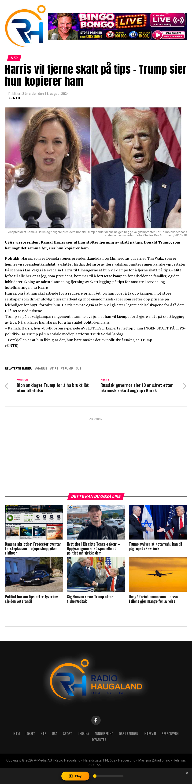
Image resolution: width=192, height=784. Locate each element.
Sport (67, 733)
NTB (16, 98)
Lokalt (30, 733)
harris (42, 368)
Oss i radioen (128, 733)
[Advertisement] (96, 454)
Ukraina (83, 733)
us (79, 368)
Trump (68, 368)
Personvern (170, 733)
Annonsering (104, 733)
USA (54, 733)
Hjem (16, 733)
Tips (55, 368)
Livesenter (98, 739)
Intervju (150, 733)
